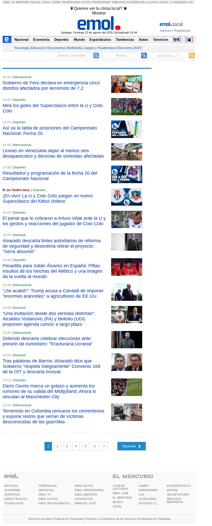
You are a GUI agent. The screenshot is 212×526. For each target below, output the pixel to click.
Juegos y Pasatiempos (100, 48)
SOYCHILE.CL (148, 503)
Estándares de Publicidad (154, 518)
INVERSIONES (148, 490)
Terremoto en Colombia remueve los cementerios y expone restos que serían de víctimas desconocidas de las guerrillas (53, 416)
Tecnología (21, 48)
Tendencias (125, 40)
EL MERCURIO (122, 497)
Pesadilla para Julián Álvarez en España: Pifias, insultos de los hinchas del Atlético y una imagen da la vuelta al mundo (52, 271)
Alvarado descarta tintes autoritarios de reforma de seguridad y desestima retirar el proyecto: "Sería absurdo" (52, 246)
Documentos (56, 48)
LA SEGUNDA (147, 498)
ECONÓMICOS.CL (179, 485)
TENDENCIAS (48, 485)
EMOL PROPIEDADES (89, 490)
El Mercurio (21, 2)
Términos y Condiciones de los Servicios (110, 518)
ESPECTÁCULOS (15, 498)
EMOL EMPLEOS (86, 494)
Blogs (35, 2)
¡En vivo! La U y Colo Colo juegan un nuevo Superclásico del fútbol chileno (48, 198)
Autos (85, 2)
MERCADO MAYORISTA (175, 500)
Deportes (61, 40)
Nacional (21, 40)
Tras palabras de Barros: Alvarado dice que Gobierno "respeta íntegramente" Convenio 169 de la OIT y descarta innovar (51, 366)
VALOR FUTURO (178, 494)
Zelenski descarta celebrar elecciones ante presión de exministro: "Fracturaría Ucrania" (48, 341)
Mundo (79, 40)
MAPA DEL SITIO (85, 503)
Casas (164, 2)
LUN (141, 494)
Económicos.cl (137, 2)
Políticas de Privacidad (68, 518)
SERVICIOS (46, 490)
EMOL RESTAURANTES (54, 503)
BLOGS (118, 502)
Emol (7, 2)
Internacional (22, 77)
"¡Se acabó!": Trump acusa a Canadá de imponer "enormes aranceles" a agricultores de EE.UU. (53, 293)
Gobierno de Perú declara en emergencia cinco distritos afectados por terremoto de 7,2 (51, 85)
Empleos (118, 2)
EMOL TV (45, 494)
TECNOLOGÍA (13, 503)
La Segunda (178, 2)
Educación (38, 48)
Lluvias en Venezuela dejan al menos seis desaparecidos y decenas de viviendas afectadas (53, 153)
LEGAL (117, 506)
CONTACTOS (84, 498)
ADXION (172, 490)
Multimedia (74, 48)
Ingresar (165, 31)
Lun (190, 2)
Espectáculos (100, 40)
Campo (56, 2)
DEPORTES (12, 494)
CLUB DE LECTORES (120, 487)
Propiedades (101, 2)
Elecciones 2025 (129, 48)
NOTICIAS (11, 485)
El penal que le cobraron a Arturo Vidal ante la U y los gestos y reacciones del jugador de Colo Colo (54, 221)
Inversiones (71, 2)
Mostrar (99, 13)
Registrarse (182, 31)
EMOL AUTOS (84, 485)
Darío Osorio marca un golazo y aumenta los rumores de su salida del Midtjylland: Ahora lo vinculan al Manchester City (49, 391)
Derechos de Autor (40, 518)
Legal (46, 2)
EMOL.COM (120, 493)
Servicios (160, 40)
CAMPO (144, 485)
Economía (41, 40)
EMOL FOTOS (48, 498)
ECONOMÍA (12, 490)
